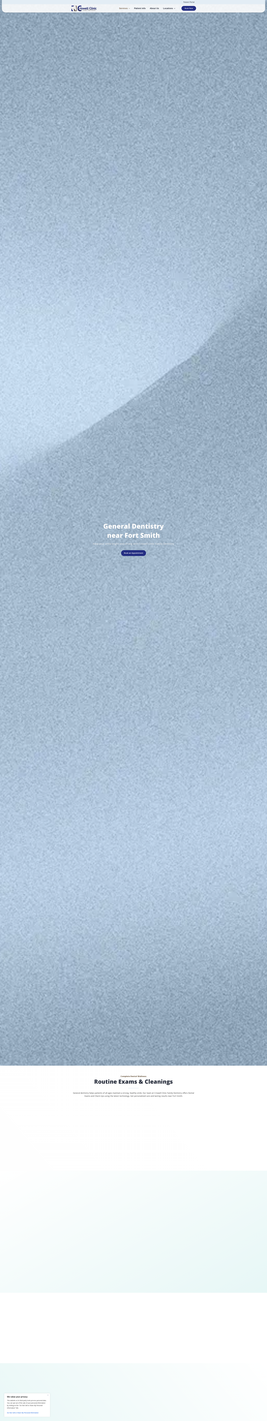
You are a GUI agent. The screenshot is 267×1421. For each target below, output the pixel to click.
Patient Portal (188, 2)
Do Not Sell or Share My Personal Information (22, 1413)
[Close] (48, 1395)
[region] (27, 1405)
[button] (129, 8)
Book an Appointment (133, 553)
